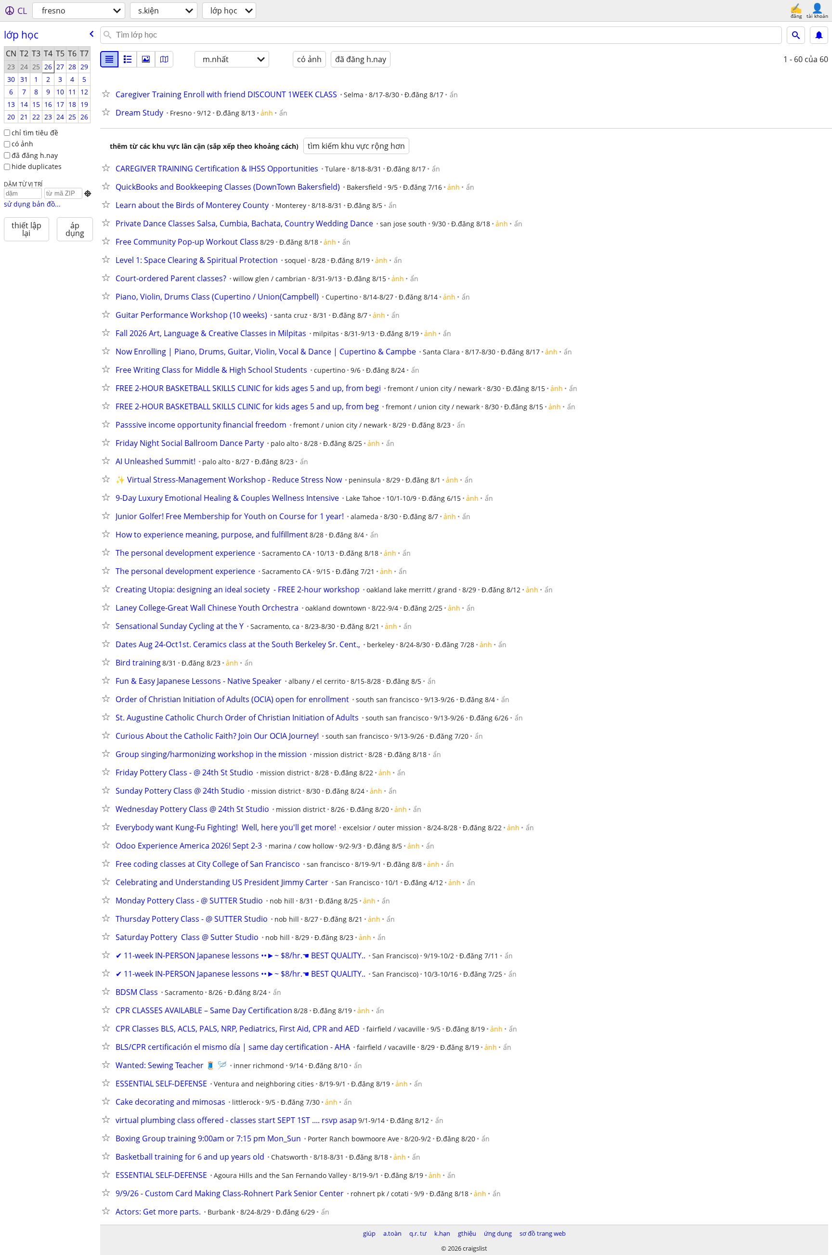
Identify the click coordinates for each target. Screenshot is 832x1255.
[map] (164, 59)
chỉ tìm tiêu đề (35, 132)
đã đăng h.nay (35, 155)
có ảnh (22, 143)
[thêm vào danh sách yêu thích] (108, 93)
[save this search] (819, 35)
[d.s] (109, 59)
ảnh (266, 113)
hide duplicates (37, 166)
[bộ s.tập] (146, 59)
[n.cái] (127, 59)
